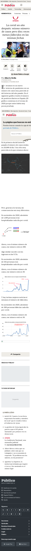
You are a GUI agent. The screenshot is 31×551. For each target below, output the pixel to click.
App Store (24, 544)
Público (8, 481)
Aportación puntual (9, 493)
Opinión (10, 9)
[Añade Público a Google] (3, 510)
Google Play (9, 544)
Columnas (17, 13)
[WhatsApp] (15, 514)
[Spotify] (11, 514)
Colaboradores (6, 529)
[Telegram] (7, 514)
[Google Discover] (7, 510)
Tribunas (25, 13)
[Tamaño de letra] (19, 66)
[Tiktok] (3, 514)
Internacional (27, 9)
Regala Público (8, 495)
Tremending (17, 9)
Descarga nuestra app (8, 539)
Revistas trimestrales (8, 526)
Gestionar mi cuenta (9, 488)
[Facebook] (11, 510)
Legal (3, 531)
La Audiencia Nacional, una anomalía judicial (15, 441)
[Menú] (2, 5)
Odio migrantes (13, 1)
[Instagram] (23, 510)
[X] (15, 510)
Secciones (4, 521)
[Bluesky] (19, 510)
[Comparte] (6, 66)
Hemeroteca (6, 13)
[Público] (12, 5)
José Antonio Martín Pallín (14, 445)
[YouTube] (28, 510)
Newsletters (7, 490)
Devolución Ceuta (21, 1)
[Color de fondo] (25, 66)
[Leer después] (12, 66)
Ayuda (5, 500)
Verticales (4, 523)
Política (3, 9)
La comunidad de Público (12, 497)
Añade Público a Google (21, 74)
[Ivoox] (19, 514)
